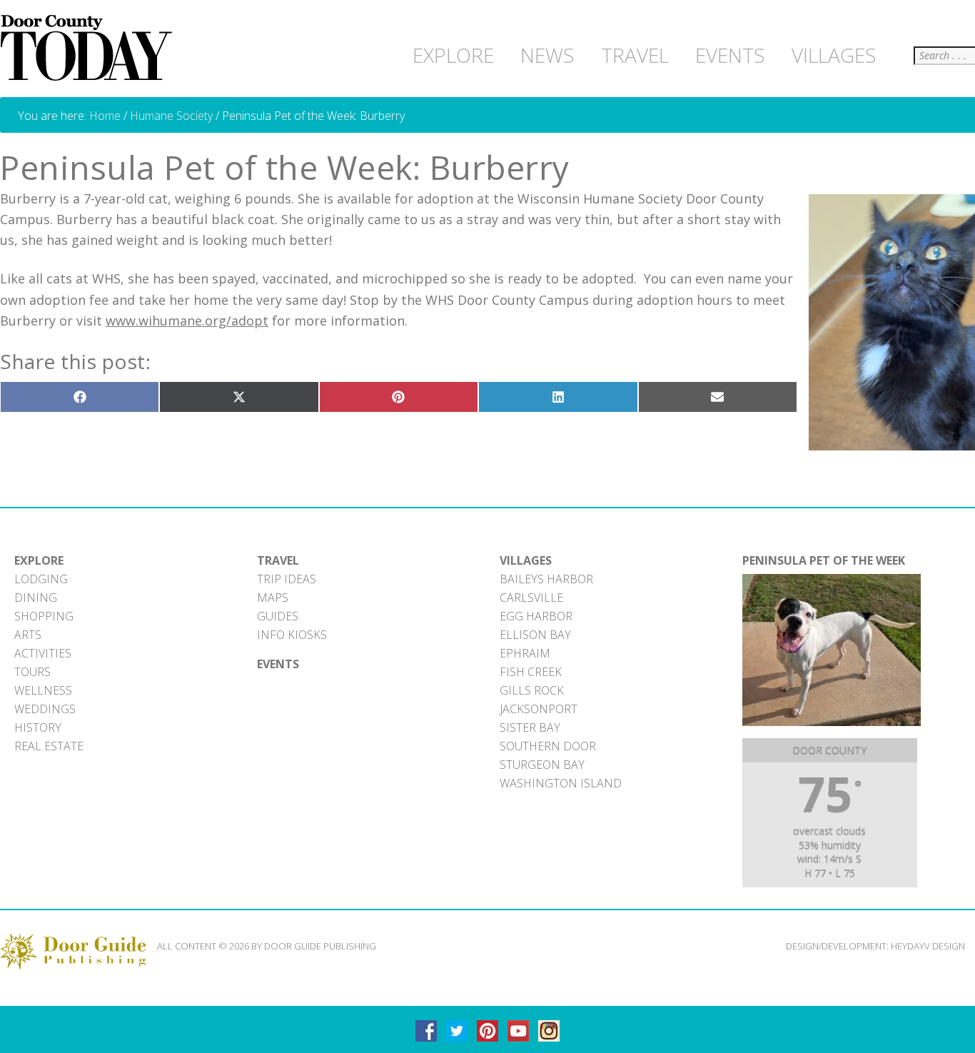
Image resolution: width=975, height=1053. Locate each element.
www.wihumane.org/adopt (187, 320)
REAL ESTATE (49, 746)
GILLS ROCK (532, 690)
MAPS (272, 597)
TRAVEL (278, 560)
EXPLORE (39, 560)
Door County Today (89, 48)
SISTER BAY (530, 727)
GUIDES (277, 616)
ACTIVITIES (42, 653)
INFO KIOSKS (292, 635)
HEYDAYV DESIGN (928, 945)
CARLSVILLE (531, 597)
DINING (35, 597)
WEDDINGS (45, 709)
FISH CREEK (531, 672)
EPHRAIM (525, 653)
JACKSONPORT (538, 709)
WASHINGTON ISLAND (561, 783)
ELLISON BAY (535, 635)
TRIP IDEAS (286, 579)
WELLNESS (43, 690)
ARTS (27, 635)
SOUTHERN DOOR (548, 746)
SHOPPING (44, 616)
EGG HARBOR (536, 616)
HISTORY (37, 727)
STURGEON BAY (542, 764)
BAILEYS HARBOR (546, 579)
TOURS (32, 672)
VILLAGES (526, 560)
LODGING (41, 579)
